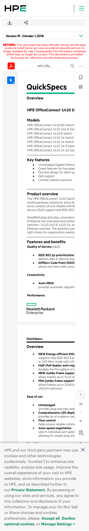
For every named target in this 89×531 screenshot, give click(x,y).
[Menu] (81, 8)
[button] (83, 450)
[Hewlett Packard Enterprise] (15, 8)
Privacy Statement (28, 489)
